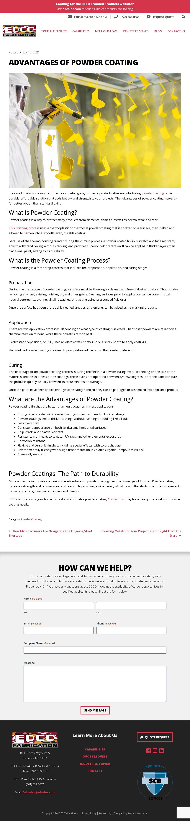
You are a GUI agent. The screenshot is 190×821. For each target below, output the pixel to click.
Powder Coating (31, 519)
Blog (158, 31)
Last (98, 612)
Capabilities (80, 31)
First (26, 612)
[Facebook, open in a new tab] (148, 751)
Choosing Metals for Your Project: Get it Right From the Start (140, 533)
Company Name (39, 643)
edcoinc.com (72, 9)
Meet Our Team (106, 31)
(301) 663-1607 (35, 784)
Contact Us (176, 31)
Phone (106, 623)
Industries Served (136, 31)
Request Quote (163, 17)
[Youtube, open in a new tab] (155, 751)
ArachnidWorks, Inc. (138, 813)
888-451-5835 (31, 766)
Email (33, 623)
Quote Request (95, 756)
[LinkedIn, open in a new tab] (161, 751)
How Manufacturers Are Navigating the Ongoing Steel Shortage (50, 533)
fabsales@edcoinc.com (90, 17)
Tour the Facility (54, 31)
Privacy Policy (89, 813)
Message (29, 663)
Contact (95, 771)
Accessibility (105, 813)
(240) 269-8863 (129, 17)
